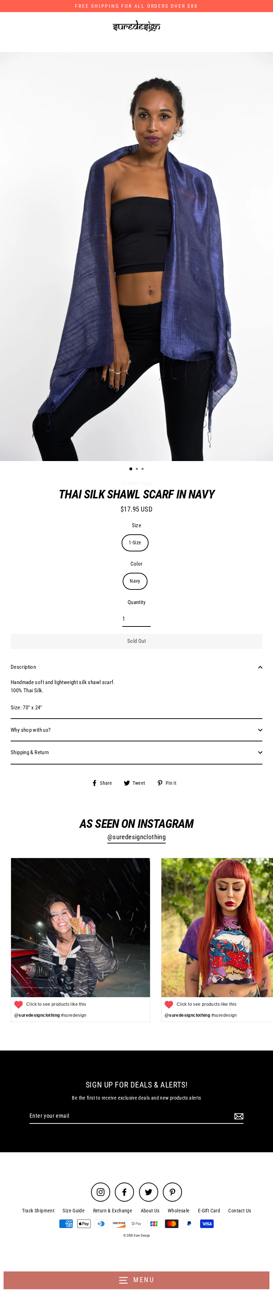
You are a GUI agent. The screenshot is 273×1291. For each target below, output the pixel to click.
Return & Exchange (113, 1210)
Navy (135, 581)
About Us (150, 1210)
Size (136, 525)
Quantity (136, 602)
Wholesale (178, 1210)
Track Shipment (38, 1210)
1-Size (135, 542)
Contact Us (239, 1210)
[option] (136, 256)
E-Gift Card (209, 1210)
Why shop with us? (31, 730)
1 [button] (131, 469)
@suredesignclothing (136, 837)
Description (23, 667)
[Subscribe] (237, 1116)
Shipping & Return (30, 752)
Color (136, 564)
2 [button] (137, 469)
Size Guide (74, 1210)
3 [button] (143, 469)
